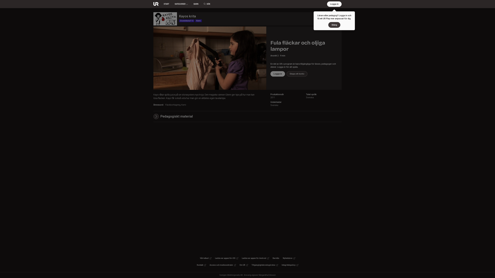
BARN (196, 4)
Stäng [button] (334, 25)
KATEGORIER (180, 4)
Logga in (334, 4)
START (166, 4)
